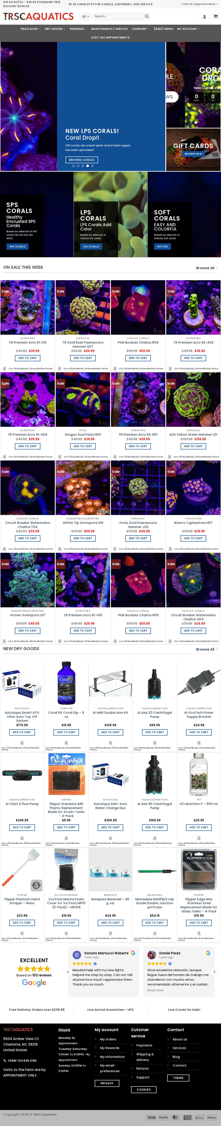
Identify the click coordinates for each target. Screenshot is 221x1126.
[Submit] (147, 16)
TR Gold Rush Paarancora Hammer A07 (82, 345)
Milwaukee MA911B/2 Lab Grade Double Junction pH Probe (154, 903)
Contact (179, 1065)
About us (180, 1039)
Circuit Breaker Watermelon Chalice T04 (27, 525)
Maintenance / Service (109, 29)
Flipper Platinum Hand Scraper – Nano (22, 901)
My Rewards (109, 1048)
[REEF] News (163, 29)
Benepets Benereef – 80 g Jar (110, 901)
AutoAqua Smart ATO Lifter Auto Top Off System (22, 717)
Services (179, 1048)
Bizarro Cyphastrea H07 (193, 523)
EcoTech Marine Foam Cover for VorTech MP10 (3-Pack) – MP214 (66, 903)
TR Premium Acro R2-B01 (138, 435)
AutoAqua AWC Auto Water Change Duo (110, 806)
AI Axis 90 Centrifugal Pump (154, 806)
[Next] (157, 106)
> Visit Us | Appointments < (199, 4)
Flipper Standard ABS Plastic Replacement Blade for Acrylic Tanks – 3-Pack (66, 810)
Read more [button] (81, 990)
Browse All (205, 268)
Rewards (77, 29)
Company (139, 29)
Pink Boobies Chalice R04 (138, 343)
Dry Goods (54, 29)
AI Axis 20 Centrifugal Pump (154, 715)
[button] (204, 16)
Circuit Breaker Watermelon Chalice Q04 (193, 617)
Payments (144, 1045)
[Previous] (9, 106)
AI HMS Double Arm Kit (110, 713)
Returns (142, 1068)
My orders (108, 1039)
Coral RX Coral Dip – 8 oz (66, 715)
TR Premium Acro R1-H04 (27, 435)
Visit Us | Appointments (110, 37)
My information (112, 1057)
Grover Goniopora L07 (28, 615)
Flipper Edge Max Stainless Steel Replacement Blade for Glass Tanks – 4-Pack (198, 905)
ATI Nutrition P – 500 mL (199, 804)
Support (143, 1077)
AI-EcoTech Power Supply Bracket (198, 715)
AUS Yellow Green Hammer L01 (193, 435)
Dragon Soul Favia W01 (83, 435)
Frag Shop (29, 29)
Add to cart (27, 358)
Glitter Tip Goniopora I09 (83, 523)
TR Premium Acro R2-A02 (193, 343)
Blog (176, 1057)
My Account (187, 29)
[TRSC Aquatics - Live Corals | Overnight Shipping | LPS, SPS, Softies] (38, 16)
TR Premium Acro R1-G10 (83, 615)
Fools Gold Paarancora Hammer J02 (138, 525)
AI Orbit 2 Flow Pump (22, 804)
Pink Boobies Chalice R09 (138, 615)
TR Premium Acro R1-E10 (28, 343)
